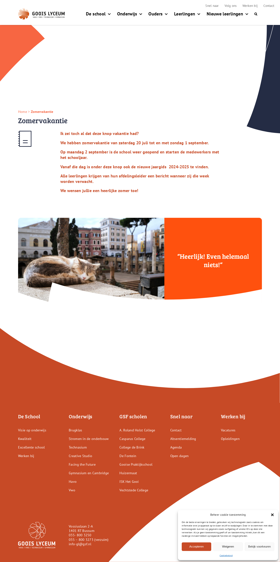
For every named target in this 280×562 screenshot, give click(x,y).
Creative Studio (80, 456)
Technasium (78, 447)
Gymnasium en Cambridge (89, 473)
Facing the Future (82, 464)
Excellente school (31, 447)
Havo (73, 481)
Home (22, 111)
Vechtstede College (133, 490)
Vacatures (228, 430)
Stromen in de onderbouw (89, 439)
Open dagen (179, 456)
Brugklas (75, 430)
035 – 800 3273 (81, 539)
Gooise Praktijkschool (135, 464)
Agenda (176, 447)
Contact (176, 430)
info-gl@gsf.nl (80, 544)
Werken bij (26, 456)
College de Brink (131, 447)
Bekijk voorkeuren (259, 546)
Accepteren (196, 546)
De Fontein (127, 456)
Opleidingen (230, 439)
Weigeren (228, 546)
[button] (272, 515)
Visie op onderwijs (32, 430)
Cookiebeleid (226, 555)
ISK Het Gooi (129, 481)
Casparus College (132, 439)
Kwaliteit (24, 439)
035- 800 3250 (80, 535)
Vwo (72, 490)
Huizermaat (128, 473)
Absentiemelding (183, 439)
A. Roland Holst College (137, 430)
